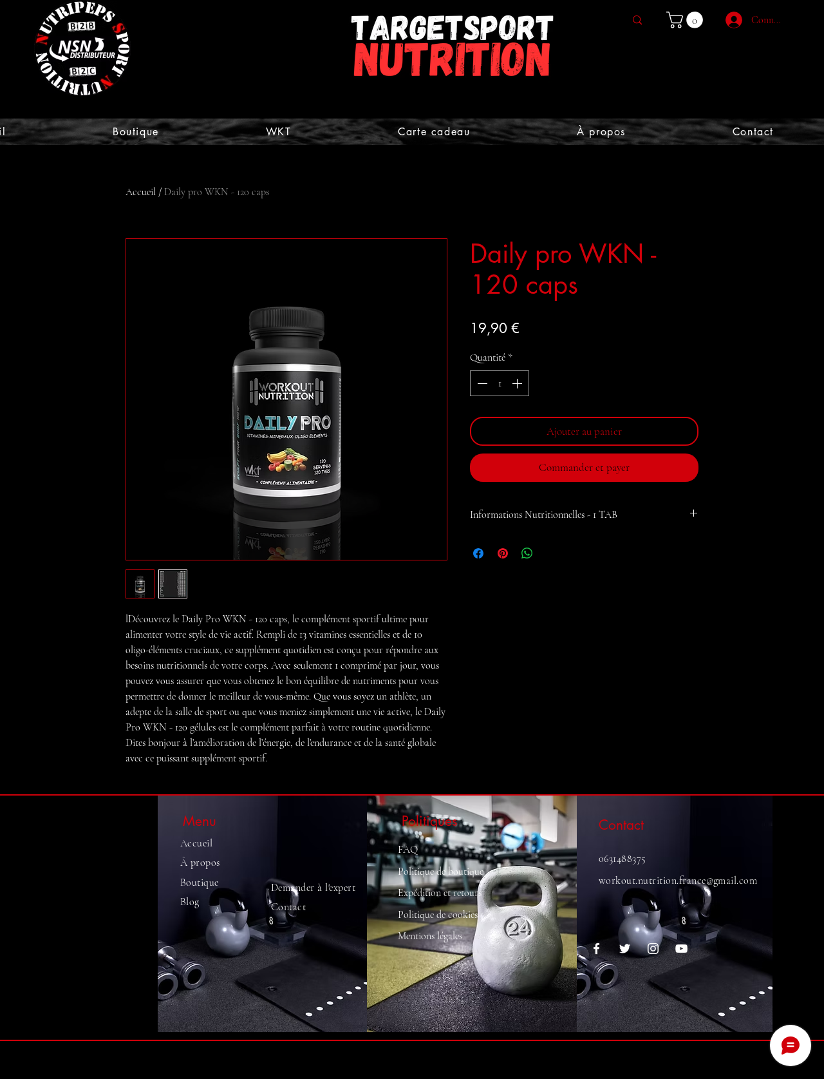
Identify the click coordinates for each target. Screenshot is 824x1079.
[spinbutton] (499, 383)
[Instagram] (653, 948)
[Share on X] (551, 553)
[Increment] (518, 383)
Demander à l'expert (313, 887)
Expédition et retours (440, 892)
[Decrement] (481, 383)
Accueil (141, 192)
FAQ (408, 849)
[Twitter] (624, 948)
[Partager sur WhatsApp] (527, 553)
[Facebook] (596, 948)
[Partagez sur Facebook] (478, 553)
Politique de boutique (440, 871)
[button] (686, 20)
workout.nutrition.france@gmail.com (678, 880)
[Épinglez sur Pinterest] (502, 553)
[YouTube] (681, 948)
